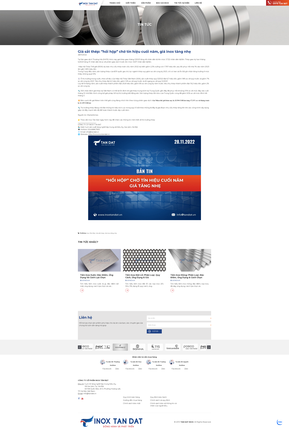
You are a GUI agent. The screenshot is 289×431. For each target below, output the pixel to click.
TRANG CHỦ (114, 3)
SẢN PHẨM (146, 3)
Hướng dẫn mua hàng (132, 400)
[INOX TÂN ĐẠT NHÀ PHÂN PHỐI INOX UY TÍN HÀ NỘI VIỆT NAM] (88, 3)
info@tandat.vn (89, 393)
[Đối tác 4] (131, 347)
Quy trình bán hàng (131, 397)
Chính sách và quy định (160, 400)
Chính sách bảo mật (131, 403)
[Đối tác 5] (149, 347)
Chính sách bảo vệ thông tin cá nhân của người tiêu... (163, 404)
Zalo (117, 369)
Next (209, 347)
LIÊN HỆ (198, 3)
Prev (80, 347)
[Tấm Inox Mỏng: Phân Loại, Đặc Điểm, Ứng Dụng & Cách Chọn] (172, 290)
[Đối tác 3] (114, 347)
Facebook (107, 369)
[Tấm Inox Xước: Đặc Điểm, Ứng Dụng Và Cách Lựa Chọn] (82, 290)
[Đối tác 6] (166, 347)
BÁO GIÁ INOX (162, 3)
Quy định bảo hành (158, 397)
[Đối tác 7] (184, 347)
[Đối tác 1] (96, 347)
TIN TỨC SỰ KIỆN (181, 3)
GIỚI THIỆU (131, 3)
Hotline (113, 365)
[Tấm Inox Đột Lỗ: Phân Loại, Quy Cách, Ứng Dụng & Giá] (127, 290)
